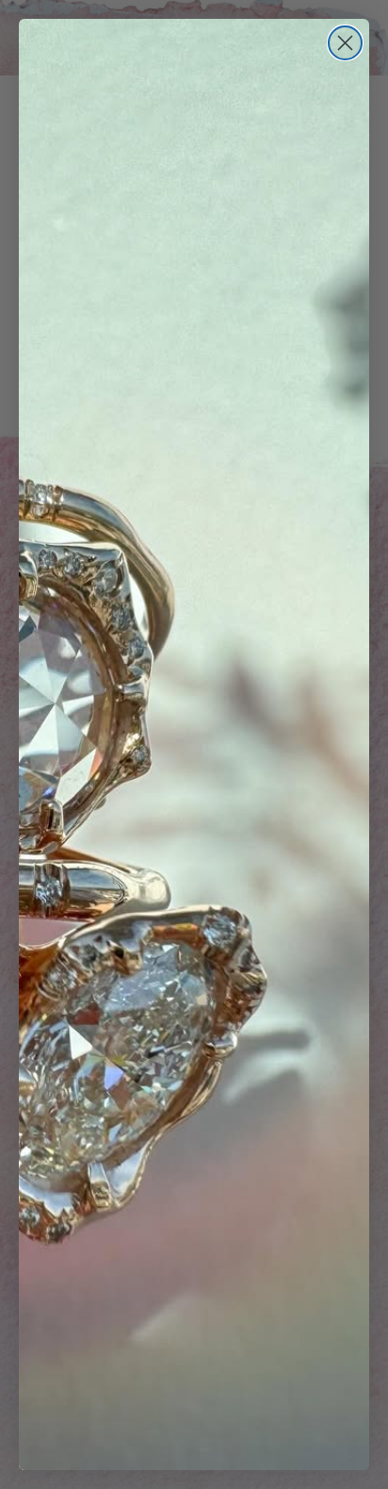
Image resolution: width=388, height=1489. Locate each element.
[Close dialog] (345, 42)
